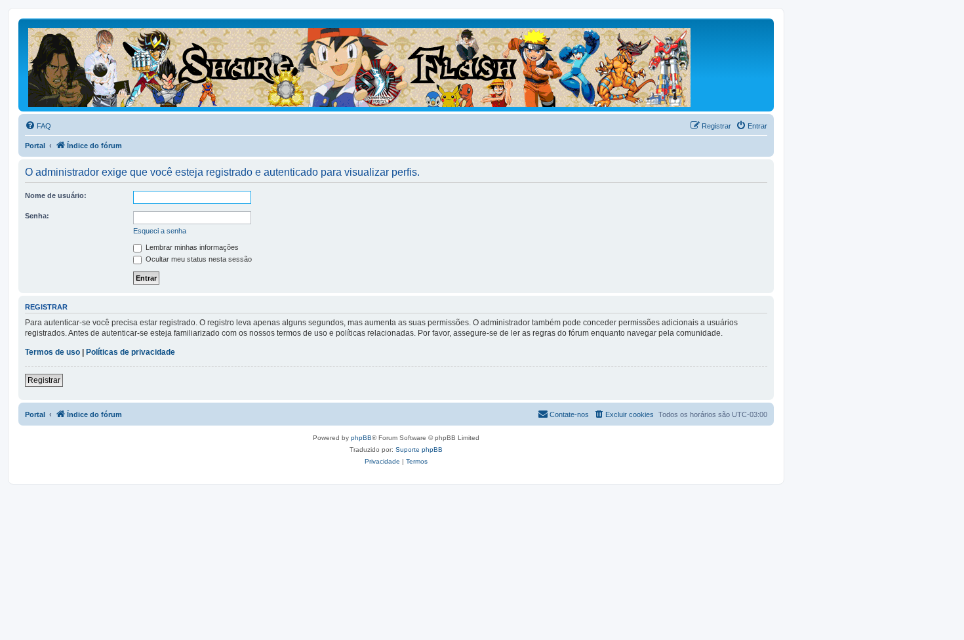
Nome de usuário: (56, 195)
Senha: (37, 216)
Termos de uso (52, 352)
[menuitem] (38, 126)
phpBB (361, 437)
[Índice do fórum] (360, 65)
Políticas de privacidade (130, 352)
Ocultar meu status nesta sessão (198, 259)
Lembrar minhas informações (191, 247)
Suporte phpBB (419, 449)
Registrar (44, 380)
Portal (35, 146)
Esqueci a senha (159, 231)
